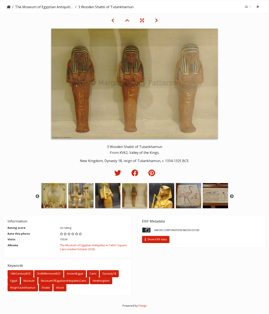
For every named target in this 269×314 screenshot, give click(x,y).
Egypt (13, 281)
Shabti (46, 287)
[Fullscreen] (142, 20)
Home (9, 6)
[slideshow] (257, 7)
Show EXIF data (157, 239)
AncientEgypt (75, 273)
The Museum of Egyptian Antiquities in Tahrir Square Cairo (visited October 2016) (44, 7)
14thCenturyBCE (20, 273)
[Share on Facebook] (135, 173)
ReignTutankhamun (22, 287)
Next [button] (232, 196)
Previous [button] (37, 196)
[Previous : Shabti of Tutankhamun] (113, 20)
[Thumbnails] (127, 20)
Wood (60, 287)
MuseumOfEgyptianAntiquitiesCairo (63, 281)
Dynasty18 (109, 273)
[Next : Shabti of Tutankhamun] (156, 20)
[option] (54, 195)
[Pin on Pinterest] (151, 173)
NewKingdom (101, 281)
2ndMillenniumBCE (49, 273)
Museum (29, 281)
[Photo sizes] (247, 7)
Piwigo (142, 305)
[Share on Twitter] (118, 173)
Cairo (93, 273)
